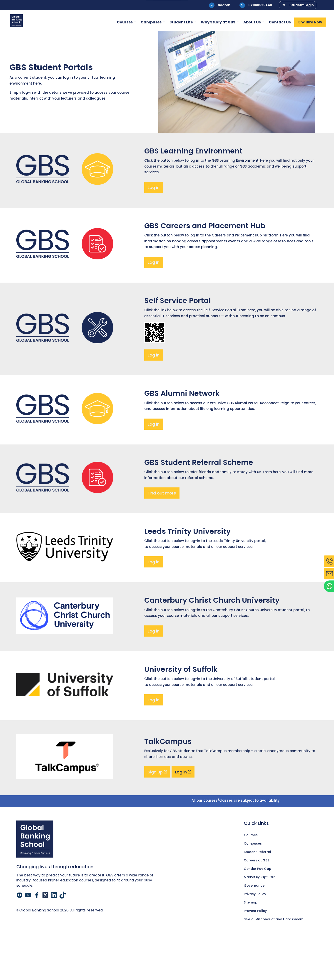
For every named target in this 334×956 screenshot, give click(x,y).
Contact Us (280, 22)
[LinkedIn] (54, 895)
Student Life (181, 22)
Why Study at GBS (218, 22)
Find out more (162, 493)
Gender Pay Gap (257, 868)
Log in (154, 187)
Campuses (151, 22)
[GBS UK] (16, 20)
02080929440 (260, 5)
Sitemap (250, 902)
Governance (254, 885)
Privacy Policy (255, 894)
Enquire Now (310, 22)
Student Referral (257, 852)
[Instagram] (19, 895)
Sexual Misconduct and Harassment (274, 919)
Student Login (301, 5)
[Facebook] (37, 895)
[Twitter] (45, 895)
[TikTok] (62, 895)
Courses (125, 22)
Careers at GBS (256, 860)
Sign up (155, 772)
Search (224, 5)
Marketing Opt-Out (260, 877)
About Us (252, 22)
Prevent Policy (255, 910)
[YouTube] (28, 895)
